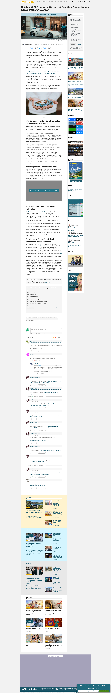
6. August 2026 (56, 517)
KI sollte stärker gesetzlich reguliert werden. (37, 303)
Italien (41, 318)
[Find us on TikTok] (80, 2)
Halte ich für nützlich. (32, 294)
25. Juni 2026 (55, 585)
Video (61, 1)
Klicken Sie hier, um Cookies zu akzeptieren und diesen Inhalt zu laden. (44, 190)
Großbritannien (36, 318)
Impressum (23, 692)
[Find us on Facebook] (76, 2)
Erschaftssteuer (49, 317)
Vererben (55, 318)
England (39, 317)
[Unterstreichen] (35, 333)
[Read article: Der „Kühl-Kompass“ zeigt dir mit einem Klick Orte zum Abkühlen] (48, 522)
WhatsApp (11, 687)
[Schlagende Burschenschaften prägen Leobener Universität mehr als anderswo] (75, 61)
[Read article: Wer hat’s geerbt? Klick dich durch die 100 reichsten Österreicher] (34, 537)
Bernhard (39, 365)
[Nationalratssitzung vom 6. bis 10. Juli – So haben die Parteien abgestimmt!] (75, 208)
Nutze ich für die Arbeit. (33, 290)
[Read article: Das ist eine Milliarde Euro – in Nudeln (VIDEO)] (34, 638)
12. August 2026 (56, 508)
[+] (47, 333)
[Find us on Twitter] (82, 2)
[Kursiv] (33, 333)
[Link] (44, 333)
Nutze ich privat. (31, 292)
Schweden (50, 318)
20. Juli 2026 (55, 551)
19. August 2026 (29, 514)
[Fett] (31, 333)
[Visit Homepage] (28, 1)
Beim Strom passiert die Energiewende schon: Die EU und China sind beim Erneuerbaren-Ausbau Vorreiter (75, 236)
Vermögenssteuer (29, 320)
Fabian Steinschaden (28, 44)
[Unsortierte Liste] (40, 333)
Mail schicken (47, 282)
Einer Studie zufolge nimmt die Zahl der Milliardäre (37, 211)
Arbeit (29, 317)
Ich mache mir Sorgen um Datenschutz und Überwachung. (39, 299)
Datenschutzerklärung (60, 692)
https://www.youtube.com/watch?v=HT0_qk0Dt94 (50, 450)
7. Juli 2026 (55, 559)
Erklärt (28, 641)
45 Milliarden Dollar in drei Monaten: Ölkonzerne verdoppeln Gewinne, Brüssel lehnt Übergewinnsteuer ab (53, 612)
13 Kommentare (62, 46)
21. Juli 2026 (55, 543)
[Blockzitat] (41, 333)
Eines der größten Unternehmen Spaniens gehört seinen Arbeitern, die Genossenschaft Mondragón (53, 645)
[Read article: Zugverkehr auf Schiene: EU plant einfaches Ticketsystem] (34, 504)
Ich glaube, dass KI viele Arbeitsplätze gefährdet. (38, 301)
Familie (54, 317)
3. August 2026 (56, 525)
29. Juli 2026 (28, 548)
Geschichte (29, 574)
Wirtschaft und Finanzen (45, 44)
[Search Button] (89, 2)
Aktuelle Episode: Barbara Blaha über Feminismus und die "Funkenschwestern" (75, 190)
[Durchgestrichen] (36, 333)
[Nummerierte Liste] (38, 333)
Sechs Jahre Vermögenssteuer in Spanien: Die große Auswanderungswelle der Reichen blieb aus (57, 514)
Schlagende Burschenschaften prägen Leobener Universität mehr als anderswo (75, 68)
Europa (47, 641)
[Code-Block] (43, 333)
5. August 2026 (48, 614)
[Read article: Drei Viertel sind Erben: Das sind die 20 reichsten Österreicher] (48, 548)
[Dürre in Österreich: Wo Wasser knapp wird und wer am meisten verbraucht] (75, 91)
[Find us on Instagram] (78, 2)
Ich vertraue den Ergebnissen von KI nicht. (36, 298)
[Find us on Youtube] (84, 2)
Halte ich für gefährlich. (33, 296)
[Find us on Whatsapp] (86, 2)
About (65, 1)
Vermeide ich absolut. (32, 305)
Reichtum (45, 318)
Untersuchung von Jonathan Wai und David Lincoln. (37, 245)
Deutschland (34, 317)
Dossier (57, 1)
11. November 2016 (60, 44)
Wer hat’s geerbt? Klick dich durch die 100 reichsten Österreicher (33, 544)
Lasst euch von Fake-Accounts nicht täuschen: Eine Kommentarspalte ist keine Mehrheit (75, 229)
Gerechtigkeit (29, 318)
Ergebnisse (58, 307)
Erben (43, 317)
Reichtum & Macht (37, 44)
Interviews (44, 1)
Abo (73, 1)
